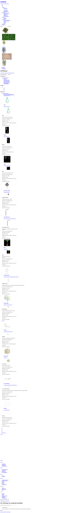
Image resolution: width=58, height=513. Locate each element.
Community (3, 19)
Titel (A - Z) (5, 78)
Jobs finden (3, 463)
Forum (5, 21)
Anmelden (1, 3)
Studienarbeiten (6, 14)
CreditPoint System (4, 480)
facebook (5, 22)
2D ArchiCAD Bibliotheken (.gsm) (8, 94)
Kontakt (3, 494)
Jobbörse (3, 7)
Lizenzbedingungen (4, 495)
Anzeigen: (2, 85)
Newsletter (5, 18)
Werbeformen (4, 488)
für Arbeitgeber (6, 10)
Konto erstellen (7, 3)
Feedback (3, 483)
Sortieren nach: (3, 76)
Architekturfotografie (6, 13)
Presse (3, 490)
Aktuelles (3, 17)
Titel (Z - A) (5, 79)
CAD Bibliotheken (6, 16)
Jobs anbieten (4, 465)
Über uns (3, 493)
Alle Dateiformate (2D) (5, 93)
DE (2, 5)
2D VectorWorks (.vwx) (7, 95)
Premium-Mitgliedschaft (7, 20)
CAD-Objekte (4, 68)
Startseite (3, 67)
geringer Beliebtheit (6, 83)
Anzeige (3, 320)
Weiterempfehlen (4, 484)
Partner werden (4, 489)
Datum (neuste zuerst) (7, 80)
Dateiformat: (2, 91)
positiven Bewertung (6, 81)
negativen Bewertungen (5, 77)
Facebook (3, 24)
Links (4, 23)
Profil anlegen (4, 464)
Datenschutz (3, 496)
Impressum (3, 497)
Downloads (3, 12)
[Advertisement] (3, 447)
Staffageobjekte (6, 15)
